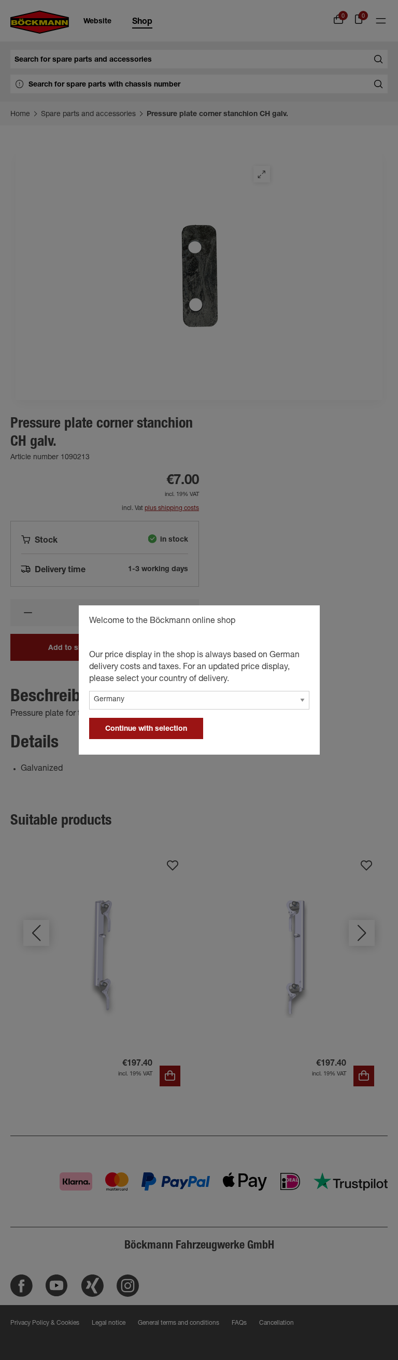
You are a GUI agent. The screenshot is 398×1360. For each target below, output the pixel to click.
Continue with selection (146, 729)
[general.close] (301, 622)
